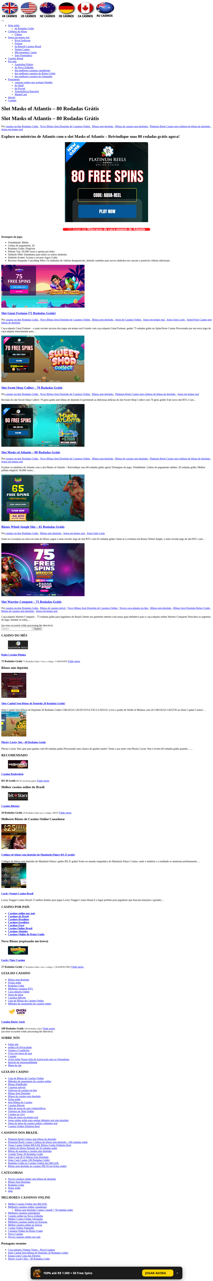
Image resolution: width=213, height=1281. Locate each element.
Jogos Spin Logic (176, 319)
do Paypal (20, 88)
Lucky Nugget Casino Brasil (17, 893)
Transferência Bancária (27, 91)
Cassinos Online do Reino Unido (26, 934)
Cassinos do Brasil (18, 916)
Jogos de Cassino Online (128, 319)
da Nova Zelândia (24, 67)
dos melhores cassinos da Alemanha (33, 76)
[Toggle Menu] (2, 20)
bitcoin (11, 97)
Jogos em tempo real (18, 37)
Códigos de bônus (17, 31)
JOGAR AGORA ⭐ (157, 1273)
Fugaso (18, 43)
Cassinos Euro (16, 925)
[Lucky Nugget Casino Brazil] (13, 887)
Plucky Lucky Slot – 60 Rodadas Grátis (23, 742)
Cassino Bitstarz (10, 806)
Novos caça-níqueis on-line (134, 608)
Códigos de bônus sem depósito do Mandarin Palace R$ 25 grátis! (38, 854)
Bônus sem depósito (103, 126)
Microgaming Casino (26, 52)
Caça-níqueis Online (18, 991)
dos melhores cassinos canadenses (32, 70)
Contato (12, 100)
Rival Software (22, 40)
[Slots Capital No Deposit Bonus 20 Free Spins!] (13, 696)
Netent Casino (22, 49)
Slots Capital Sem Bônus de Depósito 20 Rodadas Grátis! (33, 703)
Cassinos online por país (21, 913)
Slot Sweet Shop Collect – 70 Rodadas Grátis (31, 387)
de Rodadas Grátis (24, 28)
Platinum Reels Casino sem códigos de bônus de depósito (180, 126)
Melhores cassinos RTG (20, 988)
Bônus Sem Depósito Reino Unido (192, 608)
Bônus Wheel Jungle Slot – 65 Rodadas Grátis (32, 527)
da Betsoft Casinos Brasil (28, 46)
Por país (12, 61)
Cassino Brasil (15, 58)
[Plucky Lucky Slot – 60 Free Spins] (13, 735)
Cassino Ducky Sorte (13, 1021)
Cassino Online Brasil (20, 928)
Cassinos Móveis (17, 997)
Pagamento (14, 79)
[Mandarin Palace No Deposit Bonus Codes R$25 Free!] (13, 848)
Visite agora (74, 661)
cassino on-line (14, 126)
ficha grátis (13, 25)
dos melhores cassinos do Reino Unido (35, 73)
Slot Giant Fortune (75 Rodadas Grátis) (28, 313)
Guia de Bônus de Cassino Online (26, 1000)
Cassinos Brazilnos (18, 919)
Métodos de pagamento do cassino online (29, 1003)
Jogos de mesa (15, 994)
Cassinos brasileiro (18, 922)
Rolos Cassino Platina (13, 654)
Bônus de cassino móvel (53, 608)
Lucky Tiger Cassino (13, 960)
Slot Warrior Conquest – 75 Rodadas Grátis (31, 602)
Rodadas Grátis (30, 126)
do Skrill (19, 85)
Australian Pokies (24, 64)
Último (18, 34)
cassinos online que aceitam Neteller (34, 82)
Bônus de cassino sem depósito (131, 126)
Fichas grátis (14, 982)
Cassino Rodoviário (12, 774)
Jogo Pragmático (23, 55)
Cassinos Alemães (18, 931)
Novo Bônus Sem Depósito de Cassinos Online (65, 126)
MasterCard (21, 94)
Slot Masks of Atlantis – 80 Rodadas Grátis (30, 452)
